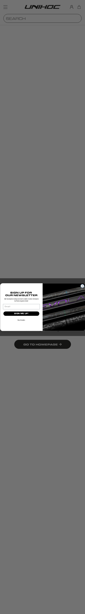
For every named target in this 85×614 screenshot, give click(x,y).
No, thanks (21, 320)
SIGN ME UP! (21, 314)
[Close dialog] (82, 285)
